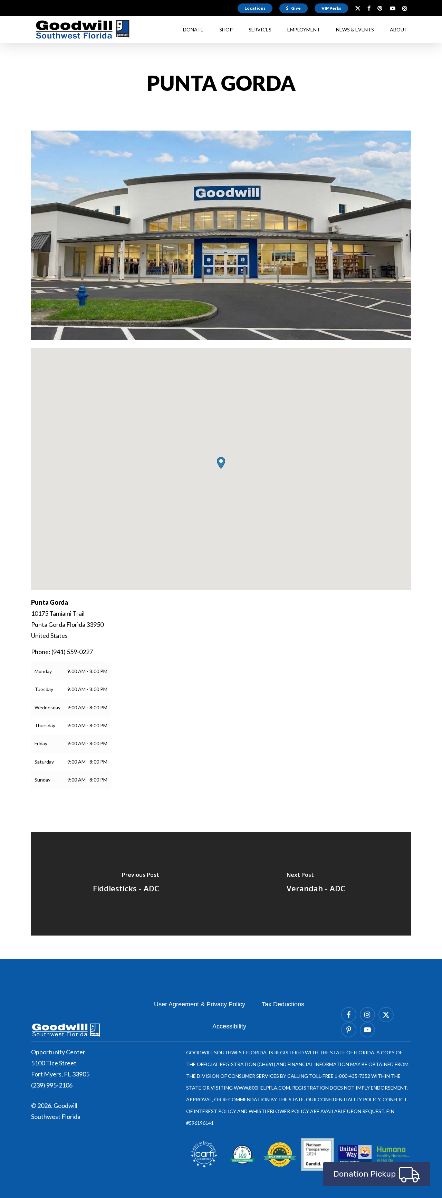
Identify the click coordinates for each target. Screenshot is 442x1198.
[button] (221, 463)
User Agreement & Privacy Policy (199, 1004)
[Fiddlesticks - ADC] (126, 884)
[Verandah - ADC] (316, 884)
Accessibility (229, 1026)
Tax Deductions (283, 1004)
